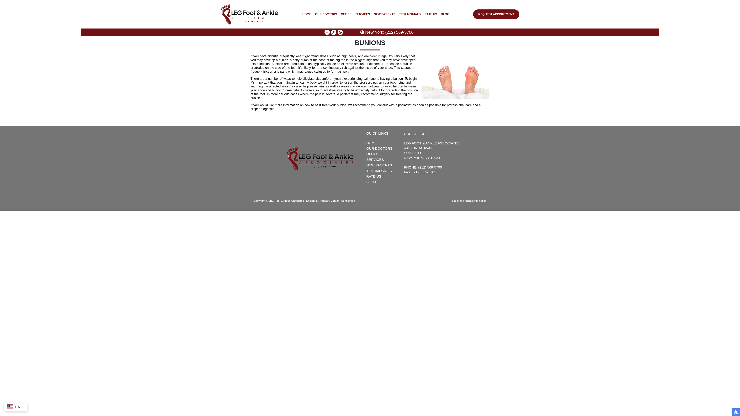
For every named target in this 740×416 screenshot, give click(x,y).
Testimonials (410, 14)
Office (346, 14)
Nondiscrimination (476, 200)
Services (362, 14)
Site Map (457, 200)
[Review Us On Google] (340, 32)
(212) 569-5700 (399, 32)
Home (306, 14)
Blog (445, 14)
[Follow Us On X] (333, 32)
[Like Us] (327, 32)
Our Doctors (326, 14)
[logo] (249, 14)
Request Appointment (496, 14)
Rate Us (431, 14)
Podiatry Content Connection (337, 200)
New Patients (384, 14)
